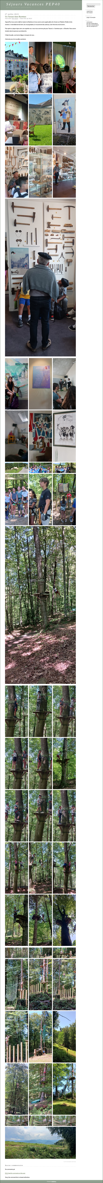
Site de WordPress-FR (92, 26)
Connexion (89, 22)
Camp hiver (90, 11)
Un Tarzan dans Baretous (15, 17)
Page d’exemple (91, 17)
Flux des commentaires (93, 25)
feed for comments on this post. (15, 1173)
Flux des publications (92, 23)
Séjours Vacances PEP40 (33, 4)
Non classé (15, 18)
